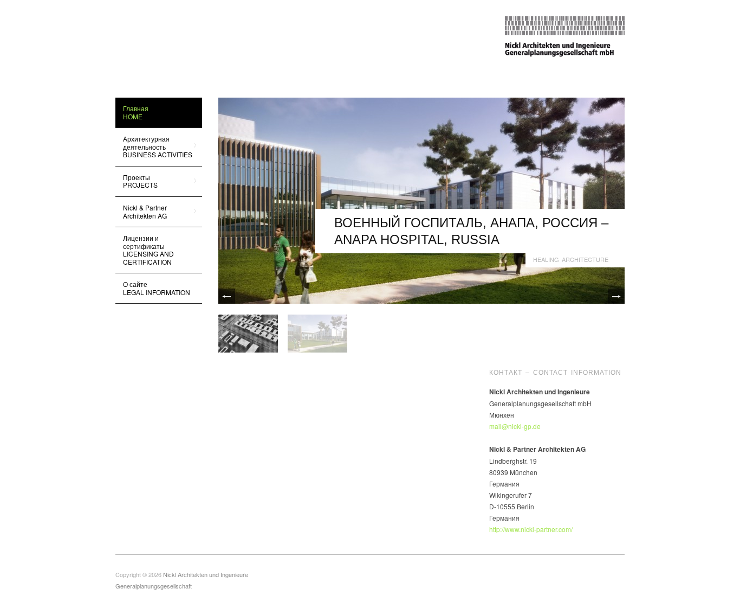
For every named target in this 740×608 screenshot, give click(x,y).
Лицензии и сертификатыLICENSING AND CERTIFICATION (148, 249)
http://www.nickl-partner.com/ (531, 529)
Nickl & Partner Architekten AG (141, 211)
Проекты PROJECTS (136, 180)
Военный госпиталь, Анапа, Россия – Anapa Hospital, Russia (471, 231)
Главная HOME (135, 112)
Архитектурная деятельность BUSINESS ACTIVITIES (153, 146)
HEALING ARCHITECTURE (570, 259)
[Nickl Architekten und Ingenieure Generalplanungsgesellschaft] (565, 35)
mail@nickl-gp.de (515, 426)
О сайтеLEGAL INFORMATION (156, 287)
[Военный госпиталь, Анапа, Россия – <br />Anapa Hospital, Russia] (421, 199)
